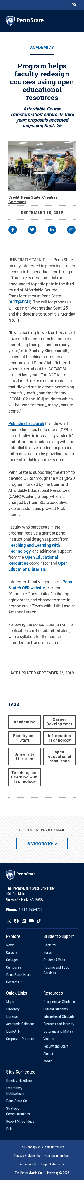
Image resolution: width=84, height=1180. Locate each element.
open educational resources (59, 756)
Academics (42, 47)
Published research (26, 423)
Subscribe (40, 843)
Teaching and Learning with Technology (24, 777)
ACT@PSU (20, 302)
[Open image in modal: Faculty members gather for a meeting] (42, 166)
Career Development (59, 721)
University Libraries (24, 756)
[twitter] (32, 230)
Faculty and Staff (24, 737)
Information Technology (59, 737)
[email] (71, 230)
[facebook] (12, 230)
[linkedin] (52, 230)
